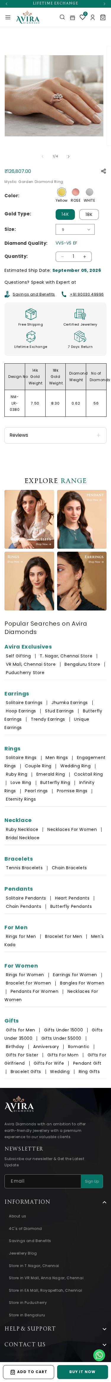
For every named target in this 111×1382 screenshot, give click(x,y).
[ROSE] (75, 192)
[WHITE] (89, 192)
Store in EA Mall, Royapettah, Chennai (45, 1290)
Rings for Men (21, 936)
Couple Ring (38, 766)
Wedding (60, 1072)
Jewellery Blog (23, 1253)
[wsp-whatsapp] (99, 1355)
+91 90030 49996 (87, 294)
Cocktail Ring (88, 774)
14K (65, 214)
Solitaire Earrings (24, 703)
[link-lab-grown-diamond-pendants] (82, 519)
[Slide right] (68, 156)
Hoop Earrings (21, 711)
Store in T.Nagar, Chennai (34, 1265)
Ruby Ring (16, 774)
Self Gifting (18, 656)
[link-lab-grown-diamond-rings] (29, 581)
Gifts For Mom (63, 1055)
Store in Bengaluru (27, 1315)
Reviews (18, 435)
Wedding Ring (75, 766)
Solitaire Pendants (26, 898)
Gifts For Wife (49, 1063)
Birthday (15, 1047)
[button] (8, 17)
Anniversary (46, 1047)
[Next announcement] (104, 4)
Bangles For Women (82, 983)
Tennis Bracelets (24, 868)
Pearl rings (36, 791)
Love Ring (21, 782)
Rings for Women (25, 975)
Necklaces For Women (72, 829)
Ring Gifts (89, 1072)
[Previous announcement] (6, 4)
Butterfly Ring (55, 782)
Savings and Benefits (34, 294)
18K (89, 214)
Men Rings (57, 758)
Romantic (79, 1047)
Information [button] (27, 1202)
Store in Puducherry (28, 1302)
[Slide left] (42, 156)
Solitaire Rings (21, 758)
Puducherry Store (25, 673)
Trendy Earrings (48, 719)
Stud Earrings (59, 711)
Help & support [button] (30, 1329)
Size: (10, 229)
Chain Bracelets (69, 868)
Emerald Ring (50, 774)
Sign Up (92, 1181)
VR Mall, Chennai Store (31, 664)
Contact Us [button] (25, 1345)
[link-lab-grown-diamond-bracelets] (29, 519)
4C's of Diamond (25, 1228)
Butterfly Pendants (71, 906)
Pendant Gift (87, 1063)
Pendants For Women (35, 991)
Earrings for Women (75, 975)
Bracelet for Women (28, 983)
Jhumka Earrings (70, 703)
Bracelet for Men (63, 936)
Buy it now (82, 1371)
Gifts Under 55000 (61, 1038)
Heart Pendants (72, 898)
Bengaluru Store (83, 664)
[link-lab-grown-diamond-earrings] (82, 581)
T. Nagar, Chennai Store (67, 656)
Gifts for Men (20, 1030)
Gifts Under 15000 (63, 1030)
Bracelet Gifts (26, 1072)
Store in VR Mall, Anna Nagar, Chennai (46, 1277)
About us (17, 1216)
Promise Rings (72, 791)
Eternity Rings (21, 799)
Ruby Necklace (22, 829)
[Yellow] (61, 192)
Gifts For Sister (22, 1055)
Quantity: (16, 256)
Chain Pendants (23, 906)
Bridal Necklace (23, 838)
